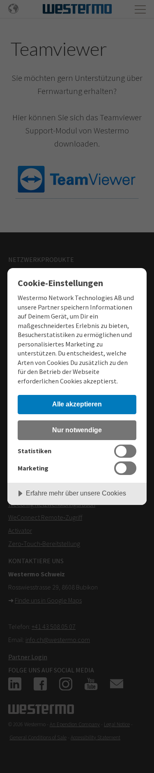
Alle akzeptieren (77, 404)
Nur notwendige (77, 430)
